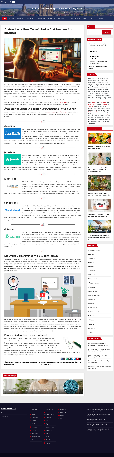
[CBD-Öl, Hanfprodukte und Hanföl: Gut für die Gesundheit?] (99, 183)
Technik (90, 106)
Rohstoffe (93, 316)
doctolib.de (93, 49)
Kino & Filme (94, 291)
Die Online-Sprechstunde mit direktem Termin (98, 62)
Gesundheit (31, 18)
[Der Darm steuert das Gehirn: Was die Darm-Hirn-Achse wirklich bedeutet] (99, 160)
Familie (92, 266)
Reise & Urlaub (75, 18)
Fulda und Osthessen (94, 112)
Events (92, 262)
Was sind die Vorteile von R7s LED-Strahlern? (97, 425)
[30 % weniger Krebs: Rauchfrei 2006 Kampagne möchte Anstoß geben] (99, 227)
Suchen (90, 27)
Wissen (101, 18)
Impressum (4, 416)
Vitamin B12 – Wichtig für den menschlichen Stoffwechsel (98, 215)
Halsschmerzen (51, 112)
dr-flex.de (93, 59)
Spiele (85, 18)
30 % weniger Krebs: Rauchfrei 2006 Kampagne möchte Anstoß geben (99, 237)
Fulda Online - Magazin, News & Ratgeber (57, 8)
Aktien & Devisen (95, 250)
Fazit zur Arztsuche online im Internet (98, 67)
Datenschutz (5, 413)
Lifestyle (51, 18)
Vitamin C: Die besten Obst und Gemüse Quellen (99, 147)
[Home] (4, 18)
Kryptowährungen (95, 295)
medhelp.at (93, 54)
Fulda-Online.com (8, 409)
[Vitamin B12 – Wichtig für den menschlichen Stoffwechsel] (99, 206)
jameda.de (93, 51)
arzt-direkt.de (94, 56)
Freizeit (92, 275)
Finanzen (20, 18)
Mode (92, 303)
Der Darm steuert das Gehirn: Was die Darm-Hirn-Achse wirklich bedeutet (36, 390)
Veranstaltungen (104, 114)
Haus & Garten (92, 104)
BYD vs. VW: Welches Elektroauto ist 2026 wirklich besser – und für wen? (100, 410)
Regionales (62, 18)
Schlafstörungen (62, 112)
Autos (11, 18)
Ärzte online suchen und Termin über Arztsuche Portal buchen (99, 44)
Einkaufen (93, 258)
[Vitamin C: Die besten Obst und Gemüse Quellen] (99, 139)
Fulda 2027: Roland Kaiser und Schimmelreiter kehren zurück (96, 420)
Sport (93, 18)
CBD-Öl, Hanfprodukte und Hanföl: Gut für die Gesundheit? (99, 194)
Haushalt (41, 18)
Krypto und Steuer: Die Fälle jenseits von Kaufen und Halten (99, 415)
